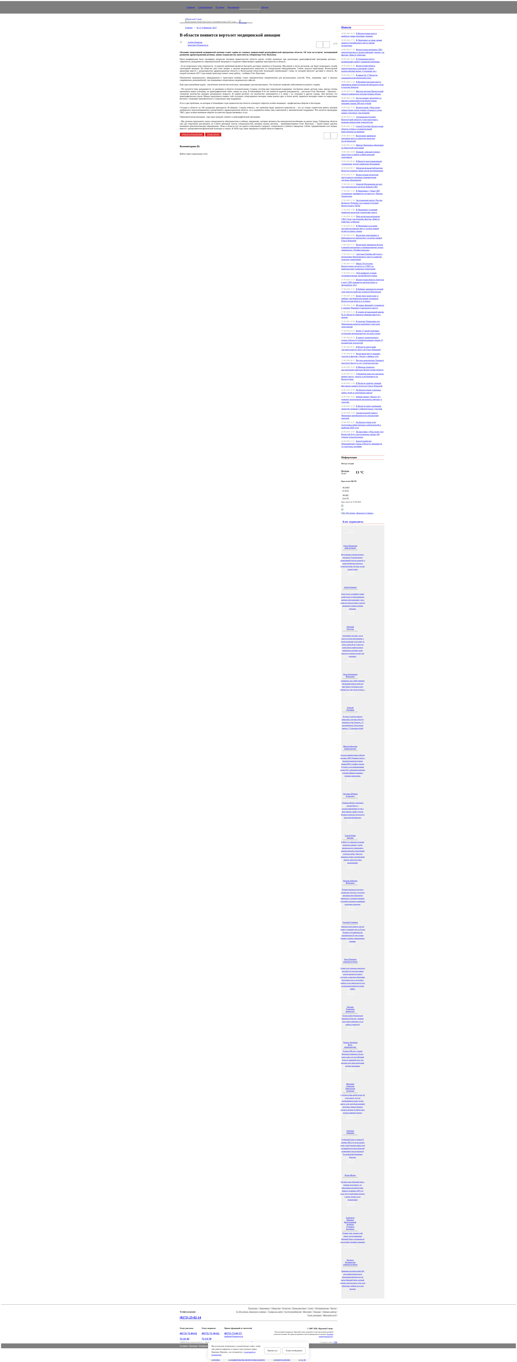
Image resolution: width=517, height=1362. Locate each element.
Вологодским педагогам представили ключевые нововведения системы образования (359, 177)
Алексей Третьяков (350, 709)
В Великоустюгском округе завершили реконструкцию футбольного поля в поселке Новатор (362, 84)
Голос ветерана (314, 1315)
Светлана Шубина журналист (350, 795)
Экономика (264, 1308)
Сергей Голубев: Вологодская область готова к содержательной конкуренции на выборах (362, 129)
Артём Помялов (195, 42)
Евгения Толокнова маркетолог (350, 1009)
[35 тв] (302, 1360)
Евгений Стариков (350, 922)
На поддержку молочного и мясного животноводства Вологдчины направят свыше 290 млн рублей (361, 101)
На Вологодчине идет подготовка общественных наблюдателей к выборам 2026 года (361, 425)
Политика (252, 1308)
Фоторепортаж (322, 1308)
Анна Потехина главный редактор (350, 960)
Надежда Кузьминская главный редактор (350, 1262)
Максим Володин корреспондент (350, 747)
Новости (346, 27)
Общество (276, 1308)
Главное (189, 28)
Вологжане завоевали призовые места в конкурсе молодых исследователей (358, 138)
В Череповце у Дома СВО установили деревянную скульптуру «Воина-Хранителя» (362, 193)
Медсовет (307, 1312)
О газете (184, 1346)
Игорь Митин (350, 1175)
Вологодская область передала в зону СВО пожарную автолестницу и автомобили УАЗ (362, 282)
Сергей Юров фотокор (350, 837)
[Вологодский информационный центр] (215, 1360)
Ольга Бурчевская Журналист (350, 675)
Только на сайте (275, 1312)
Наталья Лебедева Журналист (350, 882)
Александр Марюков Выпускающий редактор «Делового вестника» (350, 1223)
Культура (286, 1308)
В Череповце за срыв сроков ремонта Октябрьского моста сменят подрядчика (361, 43)
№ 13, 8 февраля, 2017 (207, 28)
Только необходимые (294, 1351)
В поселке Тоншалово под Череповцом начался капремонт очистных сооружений (360, 324)
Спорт (310, 1308)
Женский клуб (329, 1315)
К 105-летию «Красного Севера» (251, 1312)
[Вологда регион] (281, 1360)
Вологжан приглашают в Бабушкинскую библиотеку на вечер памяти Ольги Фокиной (361, 238)
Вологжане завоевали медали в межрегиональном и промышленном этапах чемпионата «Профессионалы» (362, 247)
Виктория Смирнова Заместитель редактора (350, 1087)
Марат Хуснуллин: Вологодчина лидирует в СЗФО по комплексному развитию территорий (358, 266)
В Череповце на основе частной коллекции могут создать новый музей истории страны (360, 228)
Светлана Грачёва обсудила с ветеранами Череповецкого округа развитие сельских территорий (361, 257)
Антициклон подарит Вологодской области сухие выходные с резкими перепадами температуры (359, 119)
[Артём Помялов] (184, 44)
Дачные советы (329, 1312)
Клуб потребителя (292, 1312)
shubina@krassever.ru (233, 1336)
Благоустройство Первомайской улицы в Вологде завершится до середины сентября (361, 444)
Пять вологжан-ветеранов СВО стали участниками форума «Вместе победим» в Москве (360, 219)
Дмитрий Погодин (350, 628)
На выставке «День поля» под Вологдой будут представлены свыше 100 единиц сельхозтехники (362, 434)
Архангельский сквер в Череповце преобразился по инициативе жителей (360, 415)
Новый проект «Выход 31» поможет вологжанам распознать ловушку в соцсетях (361, 399)
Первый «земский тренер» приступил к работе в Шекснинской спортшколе (360, 154)
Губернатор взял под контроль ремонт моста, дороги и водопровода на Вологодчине (362, 376)
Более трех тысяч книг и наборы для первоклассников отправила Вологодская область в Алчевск (359, 298)
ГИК (335, 1342)
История (193, 1346)
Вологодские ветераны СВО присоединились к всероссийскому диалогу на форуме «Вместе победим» (362, 52)
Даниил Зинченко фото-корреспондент (350, 1045)
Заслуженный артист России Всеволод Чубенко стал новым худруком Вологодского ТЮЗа (361, 203)
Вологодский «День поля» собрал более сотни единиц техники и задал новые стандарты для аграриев (361, 110)
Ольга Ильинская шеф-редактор (350, 547)
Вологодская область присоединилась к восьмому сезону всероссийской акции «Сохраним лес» (359, 68)
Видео (333, 1308)
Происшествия (299, 1308)
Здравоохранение (192, 134)
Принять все (272, 1351)
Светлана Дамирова (350, 1132)
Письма (317, 1312)
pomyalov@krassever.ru (198, 45)
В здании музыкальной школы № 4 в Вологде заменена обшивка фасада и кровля (362, 314)
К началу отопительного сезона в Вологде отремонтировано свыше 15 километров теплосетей (362, 340)
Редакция (203, 1346)
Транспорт (213, 134)
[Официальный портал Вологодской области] (246, 1360)
